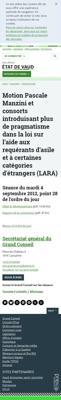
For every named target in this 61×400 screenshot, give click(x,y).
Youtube (8, 291)
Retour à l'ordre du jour (17, 226)
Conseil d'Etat (10, 322)
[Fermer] (56, 4)
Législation (18, 49)
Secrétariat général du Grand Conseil (26, 241)
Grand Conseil (28, 83)
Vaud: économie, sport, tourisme (22, 377)
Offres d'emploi (31, 49)
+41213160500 (11, 262)
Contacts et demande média (19, 345)
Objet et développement (17, 206)
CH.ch (6, 389)
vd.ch (5, 83)
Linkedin (22, 291)
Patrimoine (9, 385)
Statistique (9, 342)
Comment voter (12, 330)
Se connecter (13, 56)
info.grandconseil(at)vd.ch (18, 266)
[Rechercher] (55, 56)
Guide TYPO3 (10, 361)
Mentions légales (12, 357)
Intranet (7, 365)
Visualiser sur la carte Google (20, 270)
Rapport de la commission (18, 213)
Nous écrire (13, 277)
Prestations (46, 49)
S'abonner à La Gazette (16, 349)
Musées (7, 381)
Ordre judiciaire (12, 326)
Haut (51, 310)
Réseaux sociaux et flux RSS (19, 353)
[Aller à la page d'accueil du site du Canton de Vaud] (30, 66)
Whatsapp (36, 291)
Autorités (6, 49)
